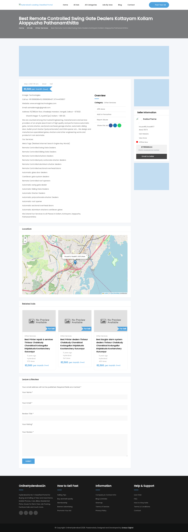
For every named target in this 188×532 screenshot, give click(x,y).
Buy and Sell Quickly (65, 499)
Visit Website (144, 134)
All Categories (91, 5)
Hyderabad (31, 358)
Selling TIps (61, 495)
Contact (131, 5)
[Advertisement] (84, 61)
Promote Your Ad (64, 510)
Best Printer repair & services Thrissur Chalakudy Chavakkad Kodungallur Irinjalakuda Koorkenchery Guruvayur (39, 345)
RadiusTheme (149, 119)
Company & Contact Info (106, 495)
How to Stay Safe (141, 503)
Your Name (27, 392)
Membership (62, 503)
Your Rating (27, 424)
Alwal (44, 84)
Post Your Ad (160, 5)
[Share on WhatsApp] (119, 125)
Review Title (28, 413)
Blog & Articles (101, 499)
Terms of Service (102, 506)
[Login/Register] (146, 5)
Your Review (28, 432)
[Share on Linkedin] (115, 125)
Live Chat (138, 495)
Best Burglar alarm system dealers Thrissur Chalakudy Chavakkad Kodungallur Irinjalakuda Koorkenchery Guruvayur (109, 345)
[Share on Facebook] (111, 125)
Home (65, 5)
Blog (120, 5)
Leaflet (106, 293)
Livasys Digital (127, 527)
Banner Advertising (64, 506)
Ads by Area (107, 5)
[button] (75, 262)
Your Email (27, 403)
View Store (143, 138)
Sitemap (99, 503)
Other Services (110, 102)
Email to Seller (147, 156)
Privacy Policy (101, 510)
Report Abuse (102, 120)
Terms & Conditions (142, 506)
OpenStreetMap (115, 293)
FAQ (135, 499)
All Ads (76, 5)
